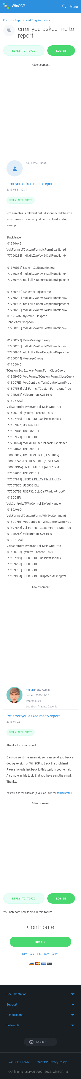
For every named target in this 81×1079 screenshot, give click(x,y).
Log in (61, 50)
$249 (55, 953)
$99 (46, 953)
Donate (40, 942)
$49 (39, 953)
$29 (32, 953)
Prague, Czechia (47, 706)
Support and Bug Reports (31, 20)
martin (30, 689)
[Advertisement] (40, 107)
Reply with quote (20, 200)
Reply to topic (24, 50)
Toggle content (40, 994)
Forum (7, 20)
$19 (24, 953)
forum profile (64, 793)
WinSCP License (19, 1062)
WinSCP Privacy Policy (52, 1062)
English (41, 1042)
